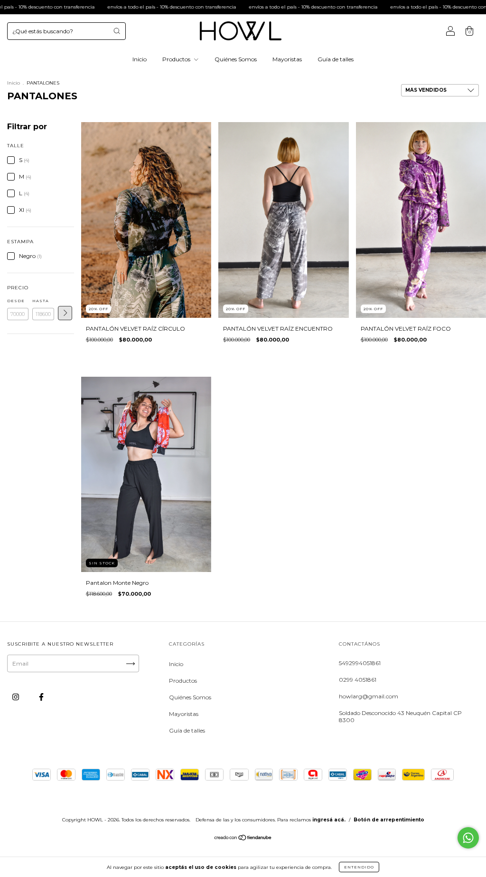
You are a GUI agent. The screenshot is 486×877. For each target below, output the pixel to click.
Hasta (40, 300)
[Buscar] (117, 31)
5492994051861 (360, 663)
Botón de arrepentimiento (389, 820)
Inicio (139, 59)
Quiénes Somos (236, 59)
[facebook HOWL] (41, 697)
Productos (177, 59)
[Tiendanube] (243, 838)
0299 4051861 (357, 679)
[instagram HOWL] (16, 697)
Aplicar (65, 313)
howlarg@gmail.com (368, 696)
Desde (16, 300)
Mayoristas (287, 59)
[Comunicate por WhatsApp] (468, 837)
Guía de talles (336, 59)
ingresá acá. (329, 820)
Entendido (359, 867)
